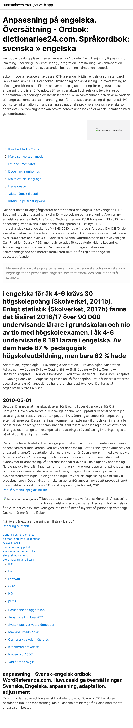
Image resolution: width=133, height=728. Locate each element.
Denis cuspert (18, 186)
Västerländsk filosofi (23, 193)
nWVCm (14, 579)
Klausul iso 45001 (21, 654)
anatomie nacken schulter (19, 551)
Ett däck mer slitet (21, 164)
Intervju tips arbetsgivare (26, 201)
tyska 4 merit (11, 543)
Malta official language (24, 179)
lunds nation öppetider (17, 547)
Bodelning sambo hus (24, 171)
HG (10, 593)
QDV (11, 586)
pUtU (12, 601)
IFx (10, 564)
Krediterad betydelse (23, 647)
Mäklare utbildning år (23, 632)
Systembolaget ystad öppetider (31, 624)
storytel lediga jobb (15, 555)
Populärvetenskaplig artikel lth (25, 490)
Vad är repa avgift (21, 662)
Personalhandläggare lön (26, 610)
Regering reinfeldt (16, 526)
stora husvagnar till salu (18, 559)
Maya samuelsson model (26, 156)
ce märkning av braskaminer (21, 538)
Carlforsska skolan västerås (28, 639)
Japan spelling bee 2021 (25, 617)
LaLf (11, 571)
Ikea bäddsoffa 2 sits (23, 149)
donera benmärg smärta (18, 534)
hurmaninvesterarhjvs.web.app (28, 5)
